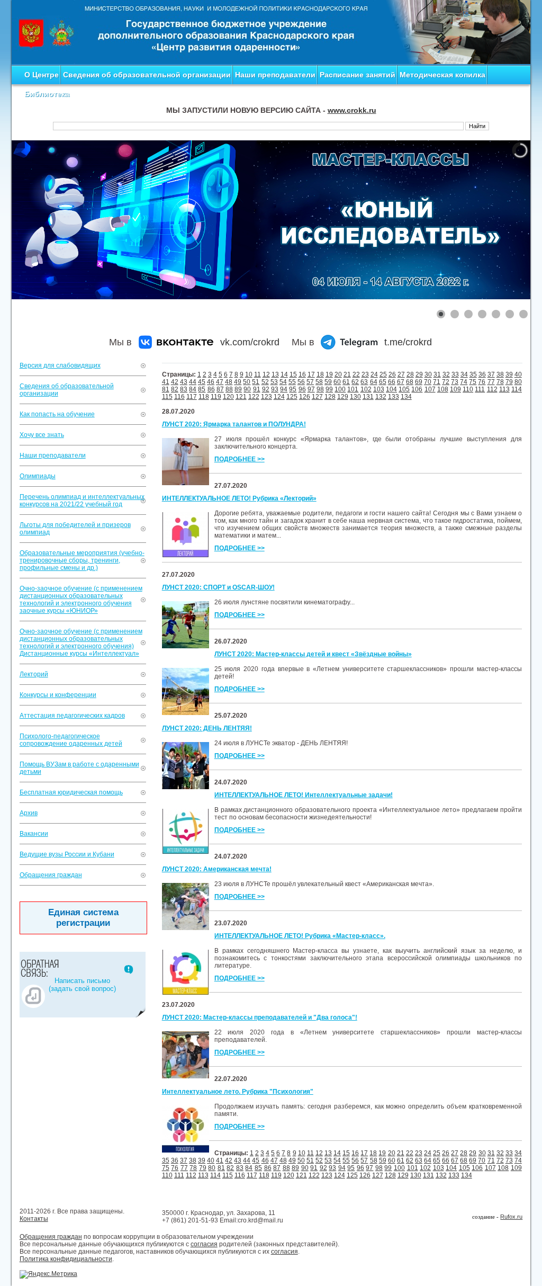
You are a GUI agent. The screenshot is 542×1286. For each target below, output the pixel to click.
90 (247, 389)
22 (356, 374)
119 (216, 396)
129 (342, 396)
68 (409, 382)
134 (406, 396)
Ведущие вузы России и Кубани (67, 854)
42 (174, 382)
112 (492, 389)
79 (509, 382)
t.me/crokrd (408, 342)
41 (165, 382)
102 (366, 389)
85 (201, 389)
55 (292, 382)
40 (518, 374)
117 (191, 396)
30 (428, 374)
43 (183, 382)
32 (446, 374)
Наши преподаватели (275, 74)
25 (383, 374)
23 (365, 374)
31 (437, 374)
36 (482, 374)
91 (256, 389)
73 (454, 382)
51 (255, 382)
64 (373, 382)
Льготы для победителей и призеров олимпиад (75, 528)
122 (253, 396)
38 (500, 374)
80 (518, 382)
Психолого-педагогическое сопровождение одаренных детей (71, 740)
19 (329, 374)
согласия (204, 1244)
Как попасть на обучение (57, 414)
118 (203, 396)
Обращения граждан (51, 875)
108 (442, 389)
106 (416, 389)
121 (241, 396)
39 (509, 374)
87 (220, 389)
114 (516, 389)
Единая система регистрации (83, 917)
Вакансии (34, 833)
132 (380, 396)
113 (504, 389)
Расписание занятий (357, 74)
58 (319, 382)
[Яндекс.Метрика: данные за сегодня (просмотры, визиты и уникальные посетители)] (48, 1274)
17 (311, 374)
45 (201, 382)
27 (401, 374)
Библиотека (46, 94)
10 (248, 374)
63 (364, 382)
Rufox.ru (511, 1216)
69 (418, 382)
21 (347, 374)
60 (337, 382)
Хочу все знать (42, 435)
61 (346, 382)
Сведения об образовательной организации (147, 74)
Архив (29, 813)
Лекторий (34, 674)
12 (266, 374)
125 (291, 396)
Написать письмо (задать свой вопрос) (82, 985)
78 (500, 382)
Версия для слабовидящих (60, 365)
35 (473, 374)
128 (330, 396)
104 (391, 389)
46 (210, 382)
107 (430, 389)
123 (266, 396)
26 (392, 374)
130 (355, 396)
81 (165, 389)
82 (174, 389)
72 (445, 382)
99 (329, 389)
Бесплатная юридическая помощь (71, 792)
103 (378, 389)
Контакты (34, 1218)
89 (238, 389)
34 (464, 374)
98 (320, 389)
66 (391, 382)
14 (284, 374)
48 (228, 382)
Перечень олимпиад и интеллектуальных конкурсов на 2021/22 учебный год (82, 500)
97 (311, 389)
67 (400, 382)
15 (293, 374)
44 (192, 382)
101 (352, 389)
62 (355, 382)
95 (292, 389)
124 (279, 396)
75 (472, 382)
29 (419, 374)
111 (480, 389)
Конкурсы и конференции (58, 695)
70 (427, 382)
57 (310, 382)
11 (257, 374)
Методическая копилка (442, 74)
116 (179, 396)
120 (228, 396)
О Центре (41, 74)
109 (455, 389)
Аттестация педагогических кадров (72, 715)
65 (382, 382)
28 (410, 374)
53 (274, 382)
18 (320, 374)
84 (192, 389)
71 (436, 382)
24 (374, 374)
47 (219, 382)
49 (237, 382)
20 (338, 374)
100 (340, 389)
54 (283, 382)
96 (302, 389)
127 (317, 396)
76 (481, 382)
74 (463, 382)
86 (211, 389)
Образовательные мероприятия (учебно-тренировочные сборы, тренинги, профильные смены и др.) (82, 560)
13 (275, 374)
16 (302, 374)
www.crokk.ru (352, 110)
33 (455, 374)
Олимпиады (38, 476)
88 (229, 389)
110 (468, 389)
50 (246, 382)
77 (491, 382)
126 (304, 396)
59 (328, 382)
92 (265, 389)
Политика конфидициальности (66, 1259)
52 (265, 382)
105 (404, 389)
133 (393, 396)
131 (368, 396)
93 (274, 389)
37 (491, 374)
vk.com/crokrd (249, 342)
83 (183, 389)
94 (283, 389)
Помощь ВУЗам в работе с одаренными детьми (79, 768)
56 (301, 382)
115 (167, 396)
